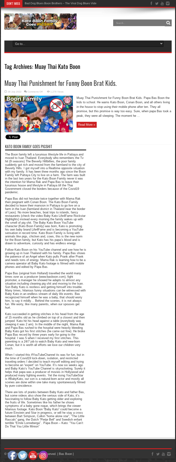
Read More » (86, 124)
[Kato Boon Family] (40, 26)
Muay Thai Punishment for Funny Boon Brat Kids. (60, 83)
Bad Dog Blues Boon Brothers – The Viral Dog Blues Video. (62, 3)
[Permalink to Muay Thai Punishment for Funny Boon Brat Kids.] (38, 131)
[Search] (168, 22)
